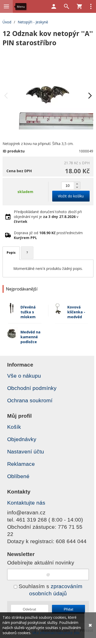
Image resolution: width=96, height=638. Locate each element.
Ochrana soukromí (29, 400)
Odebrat (29, 609)
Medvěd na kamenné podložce (30, 337)
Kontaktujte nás (26, 503)
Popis (11, 252)
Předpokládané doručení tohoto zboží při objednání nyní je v (48, 216)
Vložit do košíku (71, 196)
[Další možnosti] (91, 6)
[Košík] (79, 6)
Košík (14, 427)
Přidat (68, 609)
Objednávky (21, 439)
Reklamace (21, 464)
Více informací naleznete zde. (56, 632)
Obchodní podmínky (32, 388)
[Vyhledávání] (66, 6)
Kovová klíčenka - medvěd (76, 312)
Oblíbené (18, 476)
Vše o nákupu (24, 376)
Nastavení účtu (25, 451)
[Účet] (53, 6)
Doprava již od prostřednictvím (48, 235)
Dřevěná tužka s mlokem (28, 312)
